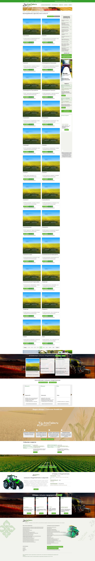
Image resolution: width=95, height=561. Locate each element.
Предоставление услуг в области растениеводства (67, 39)
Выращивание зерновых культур (67, 20)
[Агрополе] (51, 27)
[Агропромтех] (51, 218)
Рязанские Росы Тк (54, 480)
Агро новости (54, 4)
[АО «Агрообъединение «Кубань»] (41, 501)
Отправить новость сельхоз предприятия (66, 111)
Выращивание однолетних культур (67, 37)
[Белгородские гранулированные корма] (29, 501)
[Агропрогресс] (32, 109)
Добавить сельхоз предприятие (60, 1)
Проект (65, 4)
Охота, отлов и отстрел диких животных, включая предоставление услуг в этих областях (67, 44)
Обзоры (63, 355)
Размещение (24, 549)
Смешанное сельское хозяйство (67, 34)
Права (24, 550)
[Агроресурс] (51, 273)
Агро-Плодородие (54, 483)
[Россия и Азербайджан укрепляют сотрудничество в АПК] (66, 99)
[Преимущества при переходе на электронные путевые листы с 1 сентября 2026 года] (28, 449)
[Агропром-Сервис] (32, 363)
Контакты (24, 548)
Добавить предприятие (66, 57)
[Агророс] (32, 328)
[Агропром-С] (32, 191)
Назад (25, 347)
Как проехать (31, 42)
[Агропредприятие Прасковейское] (32, 81)
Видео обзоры (58, 355)
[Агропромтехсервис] (32, 246)
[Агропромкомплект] (32, 218)
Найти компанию (57, 16)
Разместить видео (50, 439)
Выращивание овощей (67, 41)
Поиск (70, 4)
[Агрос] (51, 328)
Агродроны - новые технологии (53, 432)
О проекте (24, 547)
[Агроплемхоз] (32, 27)
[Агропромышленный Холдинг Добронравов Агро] (32, 273)
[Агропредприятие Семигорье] (51, 81)
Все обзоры (44, 439)
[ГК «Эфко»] (53, 501)
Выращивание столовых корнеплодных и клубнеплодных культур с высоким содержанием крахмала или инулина (67, 49)
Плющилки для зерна (66, 432)
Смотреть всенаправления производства (66, 55)
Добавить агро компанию (43, 382)
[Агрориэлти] (51, 300)
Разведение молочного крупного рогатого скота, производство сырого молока (67, 30)
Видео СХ (61, 4)
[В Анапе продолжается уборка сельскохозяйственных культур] (66, 86)
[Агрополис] (32, 54)
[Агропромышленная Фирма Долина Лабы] (51, 246)
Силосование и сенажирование (28, 432)
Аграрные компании (52, 382)
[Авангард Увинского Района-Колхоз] (62, 363)
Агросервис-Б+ (53, 475)
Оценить (25, 42)
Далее (57, 347)
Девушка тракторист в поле (66, 152)
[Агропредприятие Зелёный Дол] (51, 54)
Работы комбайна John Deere (41, 432)
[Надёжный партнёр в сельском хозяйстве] (66, 501)
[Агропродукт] (32, 136)
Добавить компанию (50, 16)
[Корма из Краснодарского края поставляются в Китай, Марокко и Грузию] (52, 449)
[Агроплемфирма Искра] (47, 363)
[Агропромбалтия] (51, 191)
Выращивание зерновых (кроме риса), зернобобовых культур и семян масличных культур (67, 23)
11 (53, 347)
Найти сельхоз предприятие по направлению (55, 546)
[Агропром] (51, 136)
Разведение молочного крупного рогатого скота (67, 27)
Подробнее (63, 95)
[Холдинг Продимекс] (66, 119)
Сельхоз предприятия (45, 4)
